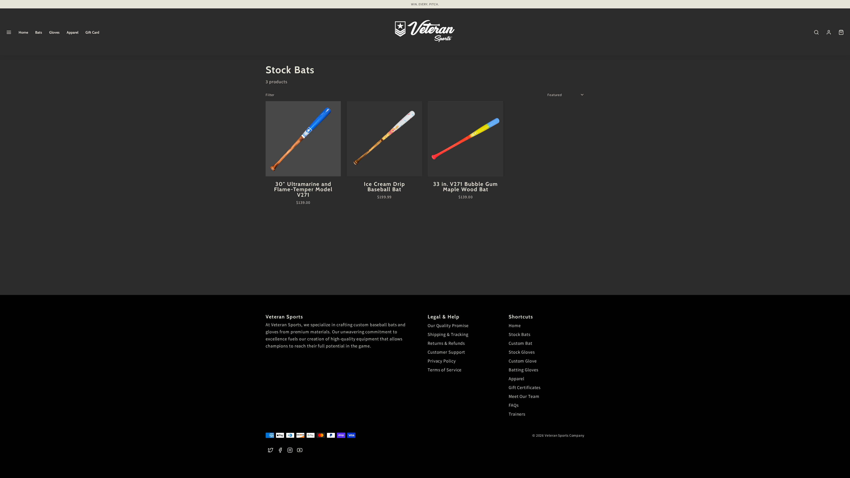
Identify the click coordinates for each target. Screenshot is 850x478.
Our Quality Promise (448, 325)
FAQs (514, 405)
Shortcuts (521, 317)
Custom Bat (520, 343)
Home (23, 32)
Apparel (72, 32)
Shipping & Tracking (448, 334)
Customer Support (446, 352)
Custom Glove (523, 361)
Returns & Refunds (446, 343)
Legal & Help (444, 317)
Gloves (54, 32)
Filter (270, 95)
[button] (9, 32)
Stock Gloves (522, 352)
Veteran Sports (284, 317)
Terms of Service (445, 370)
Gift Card (92, 32)
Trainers (517, 414)
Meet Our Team (524, 396)
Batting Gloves (523, 370)
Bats (38, 32)
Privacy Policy (442, 361)
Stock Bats (519, 334)
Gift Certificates (525, 387)
